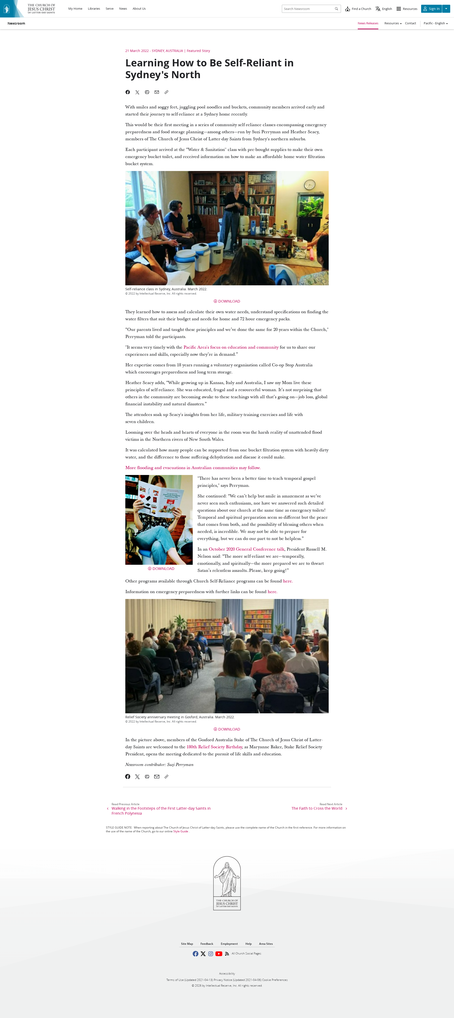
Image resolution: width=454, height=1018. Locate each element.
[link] (128, 776)
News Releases (368, 23)
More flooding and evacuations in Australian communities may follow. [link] (193, 468)
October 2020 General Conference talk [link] (246, 549)
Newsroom (16, 23)
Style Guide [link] (180, 831)
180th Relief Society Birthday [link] (214, 747)
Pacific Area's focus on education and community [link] (231, 347)
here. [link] (288, 581)
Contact (410, 23)
